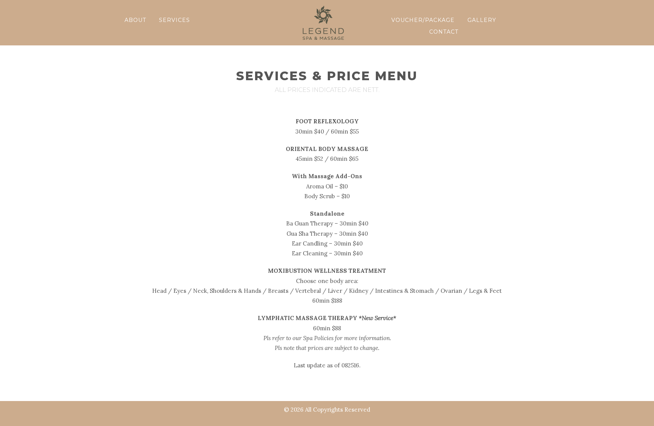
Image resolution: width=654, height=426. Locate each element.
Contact (443, 31)
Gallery (481, 20)
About (135, 20)
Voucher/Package (423, 20)
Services (174, 20)
